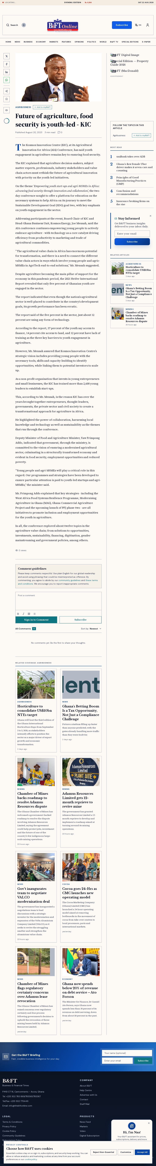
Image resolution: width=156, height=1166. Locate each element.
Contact (84, 1099)
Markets (84, 1126)
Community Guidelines (13, 1135)
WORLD (103, 42)
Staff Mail (84, 1104)
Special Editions (130, 42)
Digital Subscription (89, 1135)
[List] (34, 613)
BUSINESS (28, 42)
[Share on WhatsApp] (7, 80)
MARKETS (54, 42)
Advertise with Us (88, 1094)
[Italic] (23, 613)
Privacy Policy (9, 1126)
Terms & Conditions (12, 1122)
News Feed (85, 1122)
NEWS (17, 42)
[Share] (7, 91)
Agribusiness (23, 107)
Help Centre (86, 1090)
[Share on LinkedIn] (7, 72)
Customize (125, 1152)
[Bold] (18, 613)
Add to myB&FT (44, 107)
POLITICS (91, 42)
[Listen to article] (7, 110)
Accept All (142, 1152)
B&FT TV (114, 42)
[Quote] (29, 613)
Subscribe (122, 25)
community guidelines (69, 580)
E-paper (146, 42)
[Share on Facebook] (7, 64)
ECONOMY (41, 42)
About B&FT (86, 1085)
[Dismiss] (150, 216)
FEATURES (66, 42)
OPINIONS (79, 42)
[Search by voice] (24, 25)
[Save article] (7, 99)
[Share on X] (7, 56)
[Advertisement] (132, 97)
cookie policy (31, 1159)
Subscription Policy (12, 1140)
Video (83, 1131)
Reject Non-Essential (103, 1152)
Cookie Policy (9, 1131)
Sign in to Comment (36, 619)
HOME (8, 42)
